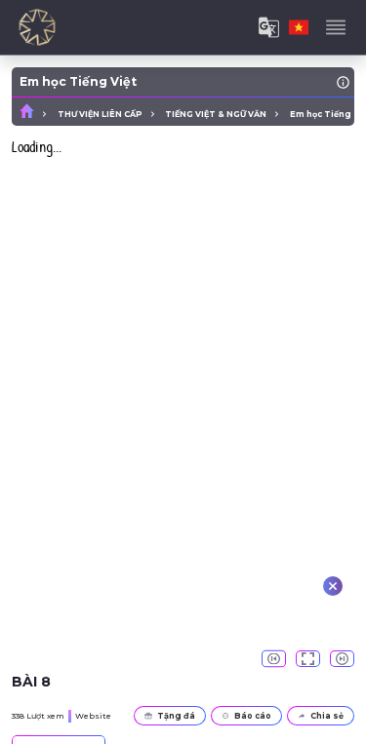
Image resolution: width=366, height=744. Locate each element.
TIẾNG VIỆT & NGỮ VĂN (215, 114)
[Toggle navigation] (335, 27)
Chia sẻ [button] (327, 716)
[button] (274, 659)
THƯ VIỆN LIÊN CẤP (100, 114)
